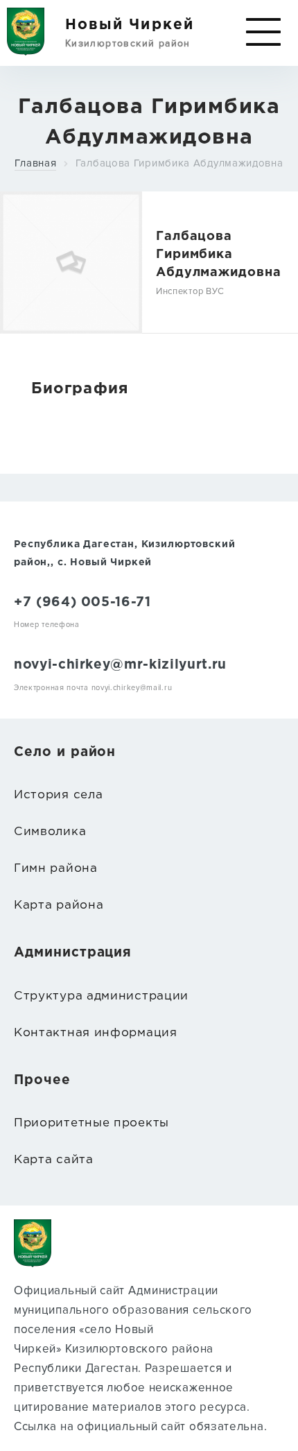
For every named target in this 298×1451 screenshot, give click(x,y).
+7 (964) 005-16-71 (82, 602)
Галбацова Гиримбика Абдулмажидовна (179, 163)
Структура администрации (101, 996)
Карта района (58, 905)
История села (58, 795)
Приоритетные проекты (91, 1123)
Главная (35, 163)
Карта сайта (54, 1160)
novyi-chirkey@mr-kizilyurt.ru (120, 665)
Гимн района (56, 869)
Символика (50, 832)
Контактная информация (95, 1033)
